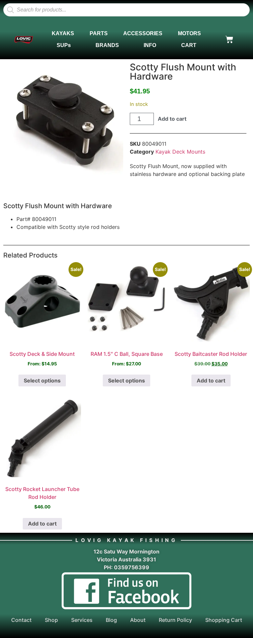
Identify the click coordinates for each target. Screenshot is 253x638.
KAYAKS (63, 33)
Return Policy (175, 620)
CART (188, 45)
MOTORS (189, 33)
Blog (111, 620)
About (138, 620)
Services (82, 620)
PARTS (99, 33)
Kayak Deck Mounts (180, 151)
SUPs (64, 45)
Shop (51, 620)
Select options (42, 380)
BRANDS (107, 45)
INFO (150, 45)
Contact (21, 620)
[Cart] (229, 39)
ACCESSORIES (142, 33)
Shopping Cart (223, 620)
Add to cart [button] (211, 380)
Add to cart (172, 118)
